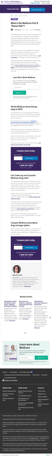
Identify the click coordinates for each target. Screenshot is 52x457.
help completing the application (25, 209)
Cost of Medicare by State (24, 395)
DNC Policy (44, 375)
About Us (5, 372)
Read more (12, 320)
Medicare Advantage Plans (9, 391)
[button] (2, 2)
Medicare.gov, (34, 438)
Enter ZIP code (24, 6)
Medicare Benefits (42, 396)
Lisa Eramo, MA (18, 29)
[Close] (48, 455)
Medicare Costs (42, 394)
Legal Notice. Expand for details (10, 455)
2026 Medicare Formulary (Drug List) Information (40, 302)
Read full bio (27, 286)
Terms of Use (36, 375)
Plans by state (41, 391)
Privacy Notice (13, 372)
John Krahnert (37, 29)
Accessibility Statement (10, 377)
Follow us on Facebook (11, 380)
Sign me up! (19, 92)
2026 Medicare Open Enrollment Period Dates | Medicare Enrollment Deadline (10, 303)
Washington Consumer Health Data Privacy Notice (17, 375)
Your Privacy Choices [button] (25, 372)
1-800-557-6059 (35, 3)
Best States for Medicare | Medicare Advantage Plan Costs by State (25, 303)
